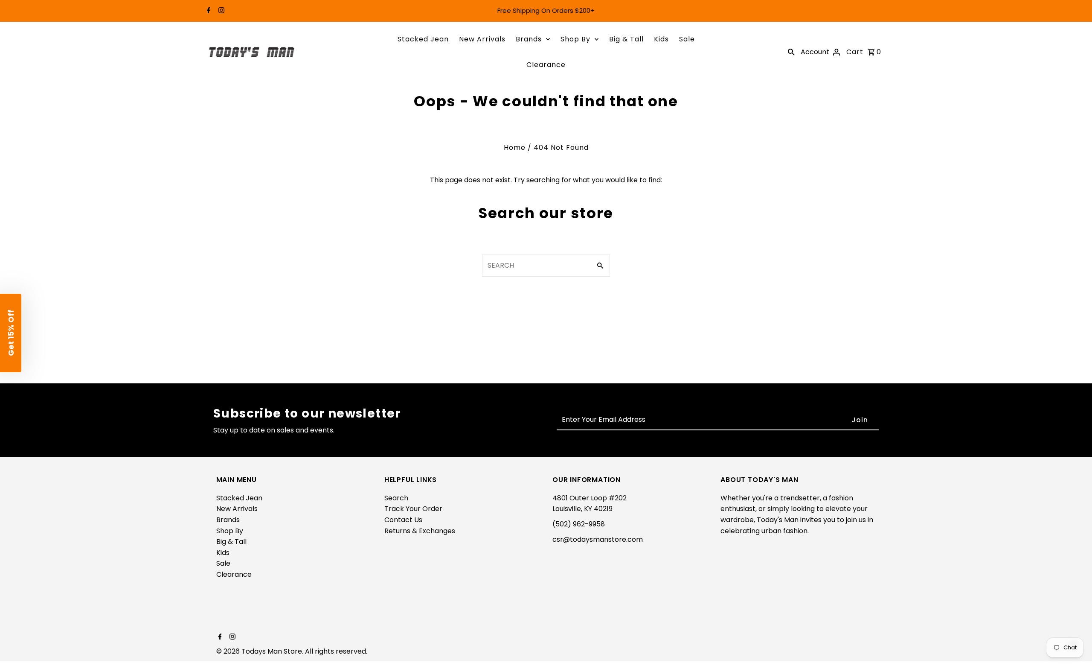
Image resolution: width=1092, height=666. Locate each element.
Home (515, 147)
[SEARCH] (791, 52)
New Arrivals (482, 39)
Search (396, 498)
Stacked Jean (423, 39)
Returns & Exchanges (419, 531)
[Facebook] (207, 11)
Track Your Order (413, 509)
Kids (661, 39)
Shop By (575, 39)
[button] (10, 333)
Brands (529, 39)
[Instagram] (220, 11)
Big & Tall (626, 39)
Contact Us (403, 520)
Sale (687, 39)
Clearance (546, 65)
